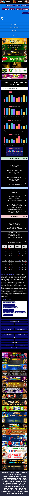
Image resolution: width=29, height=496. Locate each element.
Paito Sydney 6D (10, 5)
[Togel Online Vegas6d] (14, 378)
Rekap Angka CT (8, 329)
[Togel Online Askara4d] (14, 384)
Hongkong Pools (19, 486)
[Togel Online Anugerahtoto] (14, 438)
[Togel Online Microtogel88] (14, 355)
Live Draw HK (14, 24)
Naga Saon (13, 478)
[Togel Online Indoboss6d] (14, 361)
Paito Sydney (25, 9)
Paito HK (12, 9)
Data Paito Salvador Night (8, 309)
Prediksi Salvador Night (7, 314)
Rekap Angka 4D (8, 334)
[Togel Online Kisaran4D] (14, 58)
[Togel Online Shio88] (14, 461)
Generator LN (8, 324)
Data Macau (17, 5)
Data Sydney (10, 481)
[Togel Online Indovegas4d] (14, 467)
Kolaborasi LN (22, 345)
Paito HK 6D (18, 9)
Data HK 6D (18, 481)
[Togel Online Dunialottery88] (14, 432)
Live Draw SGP (13, 485)
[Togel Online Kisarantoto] (14, 64)
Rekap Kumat (15, 326)
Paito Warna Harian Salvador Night (10, 307)
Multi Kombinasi (21, 339)
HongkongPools (7, 488)
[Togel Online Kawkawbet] (14, 373)
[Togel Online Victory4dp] (14, 367)
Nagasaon (6, 478)
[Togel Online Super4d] (14, 53)
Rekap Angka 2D (15, 332)
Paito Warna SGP (12, 480)
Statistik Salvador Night (20, 312)
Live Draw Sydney (14, 27)
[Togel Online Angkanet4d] (14, 449)
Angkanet (22, 485)
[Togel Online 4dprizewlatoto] (14, 402)
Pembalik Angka (8, 339)
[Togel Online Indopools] (14, 455)
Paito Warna (14, 30)
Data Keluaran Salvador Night (9, 302)
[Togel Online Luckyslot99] (14, 420)
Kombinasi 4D (8, 345)
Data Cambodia (25, 5)
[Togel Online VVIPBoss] (14, 41)
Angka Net (12, 476)
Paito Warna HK (21, 476)
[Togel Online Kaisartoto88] (14, 408)
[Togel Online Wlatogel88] (14, 396)
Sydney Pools (8, 486)
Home (14, 21)
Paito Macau (25, 13)
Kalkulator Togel (15, 347)
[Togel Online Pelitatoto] (14, 70)
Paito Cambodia (5, 9)
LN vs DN (15, 342)
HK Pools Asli (19, 493)
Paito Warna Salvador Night (8, 304)
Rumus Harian (22, 324)
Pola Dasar (15, 337)
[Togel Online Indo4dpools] (14, 414)
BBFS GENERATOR (15, 321)
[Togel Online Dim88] (14, 47)
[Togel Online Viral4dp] (14, 76)
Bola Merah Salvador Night (8, 312)
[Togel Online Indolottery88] (14, 444)
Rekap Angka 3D (21, 329)
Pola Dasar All (22, 334)
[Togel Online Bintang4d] (14, 390)
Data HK (21, 480)
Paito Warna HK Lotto (14, 490)
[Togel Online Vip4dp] (14, 426)
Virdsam (5, 476)
